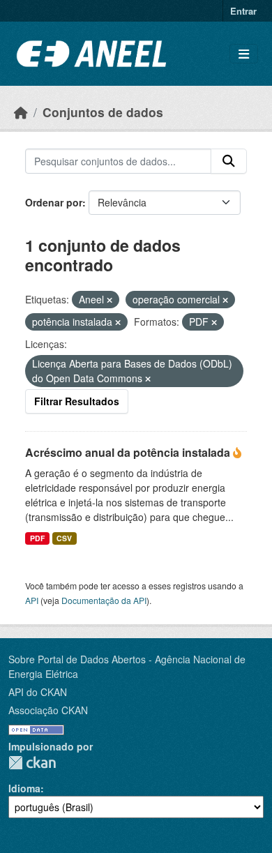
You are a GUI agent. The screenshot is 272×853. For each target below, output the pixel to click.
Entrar (243, 10)
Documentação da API (103, 600)
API (31, 600)
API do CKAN (37, 692)
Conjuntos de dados (103, 112)
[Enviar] (229, 161)
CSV (64, 538)
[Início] (21, 112)
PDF (37, 538)
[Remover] (109, 299)
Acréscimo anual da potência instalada (129, 452)
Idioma (24, 788)
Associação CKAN (48, 710)
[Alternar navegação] (243, 54)
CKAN (32, 762)
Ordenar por (53, 202)
